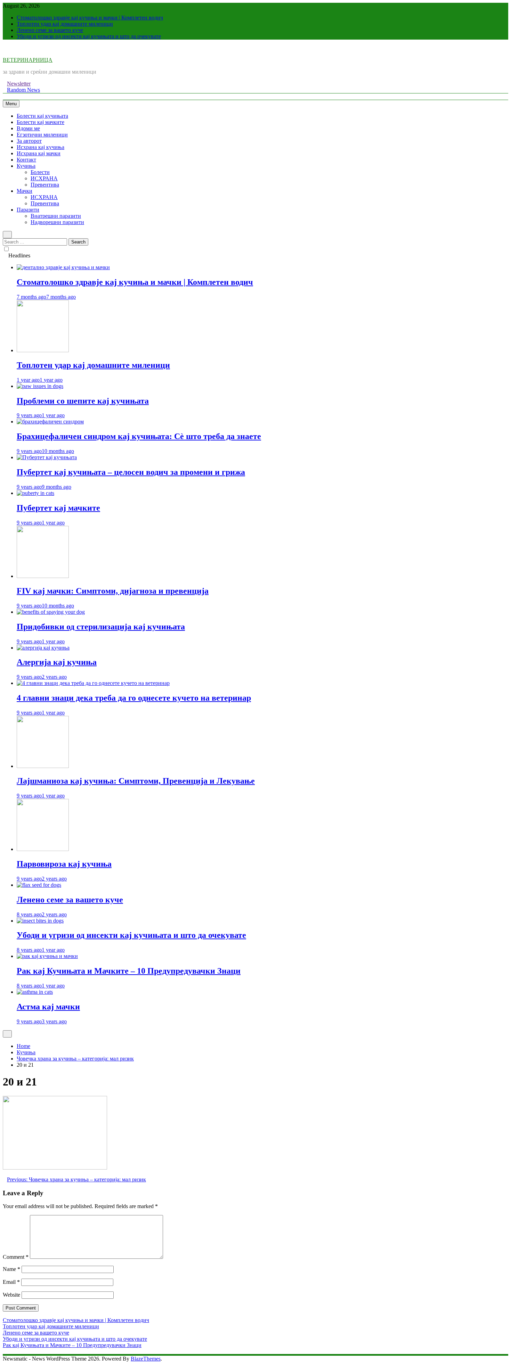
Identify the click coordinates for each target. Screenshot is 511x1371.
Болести (40, 172)
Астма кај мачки (48, 1006)
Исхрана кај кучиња (40, 147)
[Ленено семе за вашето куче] (39, 885)
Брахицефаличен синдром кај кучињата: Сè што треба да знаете (139, 436)
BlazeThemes (146, 1359)
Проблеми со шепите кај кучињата (83, 400)
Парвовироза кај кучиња (64, 863)
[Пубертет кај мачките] (35, 493)
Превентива (45, 185)
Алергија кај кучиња (57, 662)
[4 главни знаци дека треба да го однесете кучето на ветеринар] (93, 683)
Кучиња (26, 166)
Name (11, 1269)
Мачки (24, 191)
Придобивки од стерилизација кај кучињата (101, 626)
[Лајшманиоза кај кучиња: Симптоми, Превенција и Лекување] (43, 766)
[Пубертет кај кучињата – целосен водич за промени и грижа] (47, 457)
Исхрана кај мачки (38, 153)
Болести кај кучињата (42, 116)
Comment (16, 1257)
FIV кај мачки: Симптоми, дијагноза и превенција (113, 590)
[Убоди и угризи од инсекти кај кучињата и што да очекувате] (40, 921)
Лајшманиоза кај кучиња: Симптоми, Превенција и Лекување (136, 780)
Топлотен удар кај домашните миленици (65, 24)
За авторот (29, 141)
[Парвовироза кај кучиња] (43, 849)
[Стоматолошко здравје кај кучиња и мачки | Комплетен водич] (63, 267)
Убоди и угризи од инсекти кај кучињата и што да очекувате (89, 36)
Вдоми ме (28, 128)
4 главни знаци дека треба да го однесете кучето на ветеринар (134, 697)
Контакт (26, 160)
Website (11, 1295)
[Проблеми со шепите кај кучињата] (40, 386)
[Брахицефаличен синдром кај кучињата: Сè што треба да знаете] (50, 421)
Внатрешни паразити (56, 216)
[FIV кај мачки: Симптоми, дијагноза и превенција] (43, 576)
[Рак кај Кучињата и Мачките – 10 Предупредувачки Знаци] (47, 956)
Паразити (28, 210)
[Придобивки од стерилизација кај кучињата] (51, 612)
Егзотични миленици (42, 135)
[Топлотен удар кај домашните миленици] (43, 350)
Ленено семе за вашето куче (50, 30)
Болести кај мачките (40, 122)
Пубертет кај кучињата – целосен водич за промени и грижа (131, 472)
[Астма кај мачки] (35, 992)
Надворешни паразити (57, 222)
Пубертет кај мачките (58, 507)
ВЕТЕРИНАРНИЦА (27, 60)
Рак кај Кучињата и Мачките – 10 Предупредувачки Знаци (129, 970)
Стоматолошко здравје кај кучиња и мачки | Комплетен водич (90, 17)
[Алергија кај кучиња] (43, 648)
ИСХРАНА (44, 178)
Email (11, 1282)
